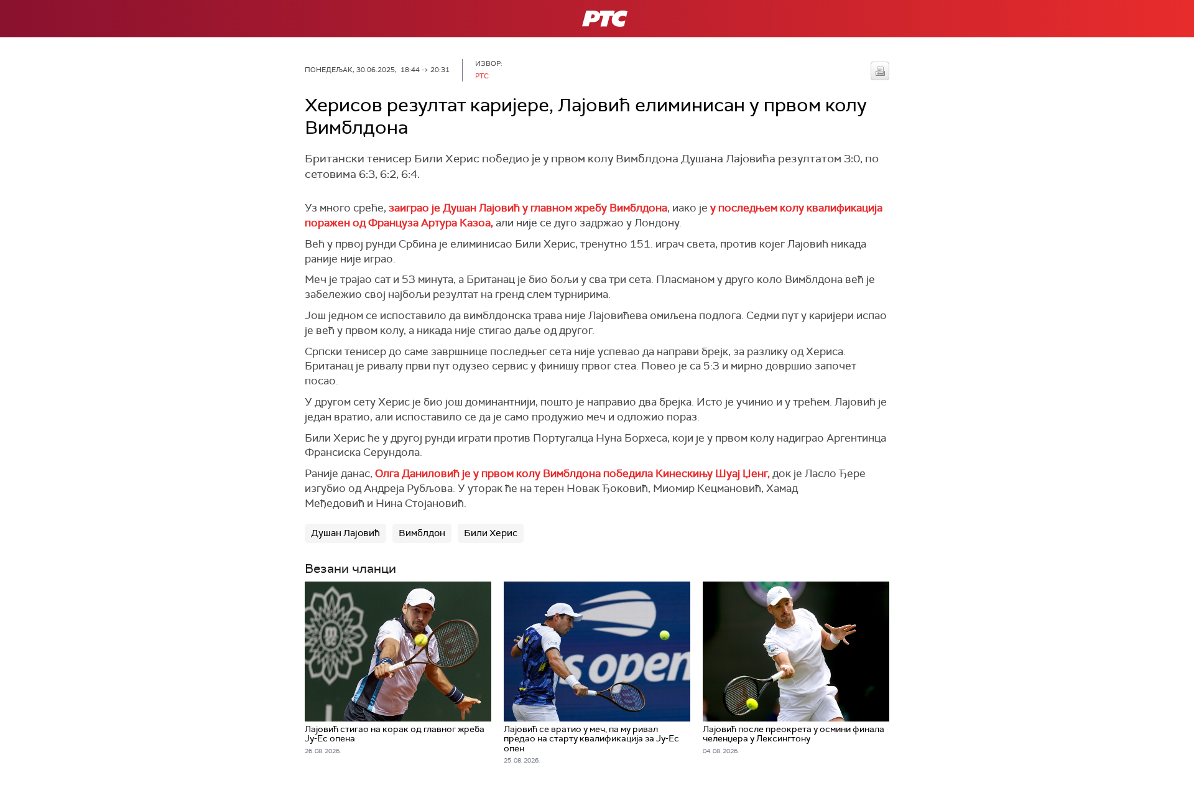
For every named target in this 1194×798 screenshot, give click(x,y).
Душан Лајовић (345, 533)
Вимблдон (422, 533)
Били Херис (490, 533)
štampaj (880, 71)
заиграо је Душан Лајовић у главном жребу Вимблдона (528, 208)
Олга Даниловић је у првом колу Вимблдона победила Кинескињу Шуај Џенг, (572, 473)
